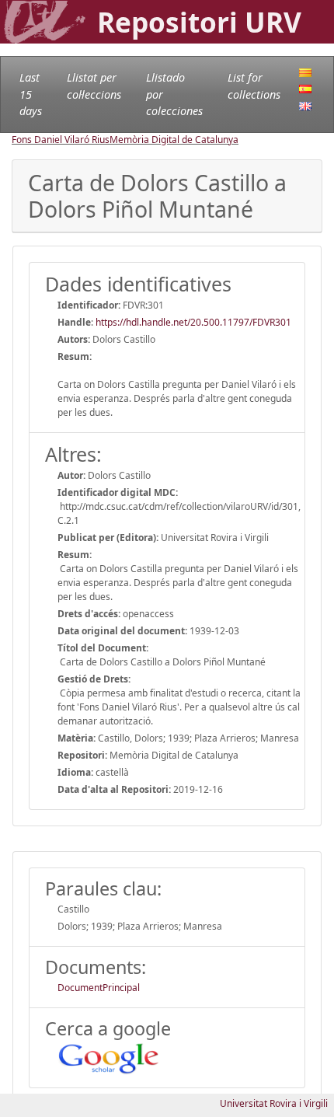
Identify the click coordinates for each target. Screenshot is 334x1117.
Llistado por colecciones (174, 94)
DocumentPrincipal (98, 987)
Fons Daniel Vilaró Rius (61, 139)
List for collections (254, 86)
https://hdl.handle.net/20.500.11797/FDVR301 (193, 322)
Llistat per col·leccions (94, 86)
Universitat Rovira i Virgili (274, 1103)
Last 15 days (30, 94)
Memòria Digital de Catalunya (174, 139)
